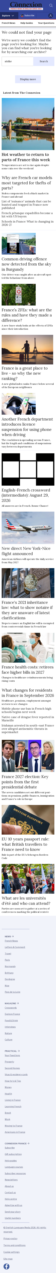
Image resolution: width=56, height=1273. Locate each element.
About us (9, 1186)
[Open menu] (9, 15)
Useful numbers (13, 1218)
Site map (8, 1259)
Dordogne (10, 979)
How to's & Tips (13, 1081)
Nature (8, 1033)
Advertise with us (13, 1205)
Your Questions (46, 23)
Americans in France (15, 1132)
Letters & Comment (15, 947)
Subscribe (29, 15)
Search (44, 61)
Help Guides (26, 23)
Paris (7, 960)
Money (8, 1087)
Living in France (13, 1100)
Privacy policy (10, 1238)
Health (8, 1093)
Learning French (13, 1106)
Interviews (10, 1027)
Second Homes (12, 1068)
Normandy (10, 966)
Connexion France (16, 1143)
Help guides (11, 1160)
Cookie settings (11, 1252)
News (8, 936)
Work (7, 1119)
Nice (7, 985)
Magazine (10, 1003)
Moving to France (13, 1125)
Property (9, 1061)
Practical (11, 1051)
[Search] (51, 6)
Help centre (11, 1199)
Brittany (9, 973)
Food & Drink (11, 1020)
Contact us (10, 1192)
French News (8, 23)
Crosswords (11, 1007)
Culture (8, 1039)
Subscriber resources (15, 1173)
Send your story (12, 1211)
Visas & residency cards (16, 1074)
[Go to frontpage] (26, 6)
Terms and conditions (14, 1245)
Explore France (12, 1014)
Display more (28, 79)
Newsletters (11, 1179)
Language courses (14, 1167)
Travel (8, 953)
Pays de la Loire (12, 992)
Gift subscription (13, 1154)
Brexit (8, 1113)
